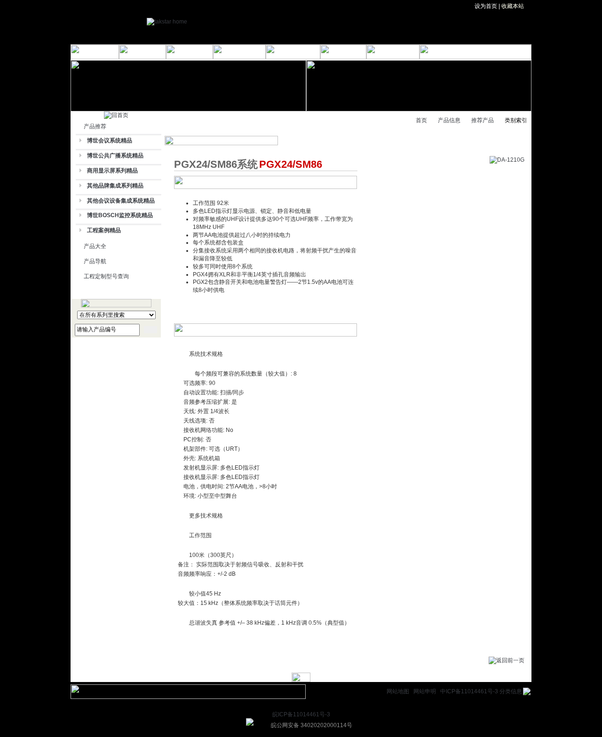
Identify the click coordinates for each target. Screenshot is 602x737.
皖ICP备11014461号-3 (301, 714)
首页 (421, 120)
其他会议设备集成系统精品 (121, 200)
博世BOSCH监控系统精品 (120, 215)
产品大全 (95, 246)
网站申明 (424, 691)
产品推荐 (95, 126)
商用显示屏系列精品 (112, 170)
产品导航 (95, 261)
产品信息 (449, 120)
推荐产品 (482, 120)
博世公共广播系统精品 (115, 155)
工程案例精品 (104, 230)
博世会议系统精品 (109, 140)
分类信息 (510, 691)
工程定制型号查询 (106, 276)
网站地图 (398, 691)
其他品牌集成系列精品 (115, 185)
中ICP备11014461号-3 (469, 691)
